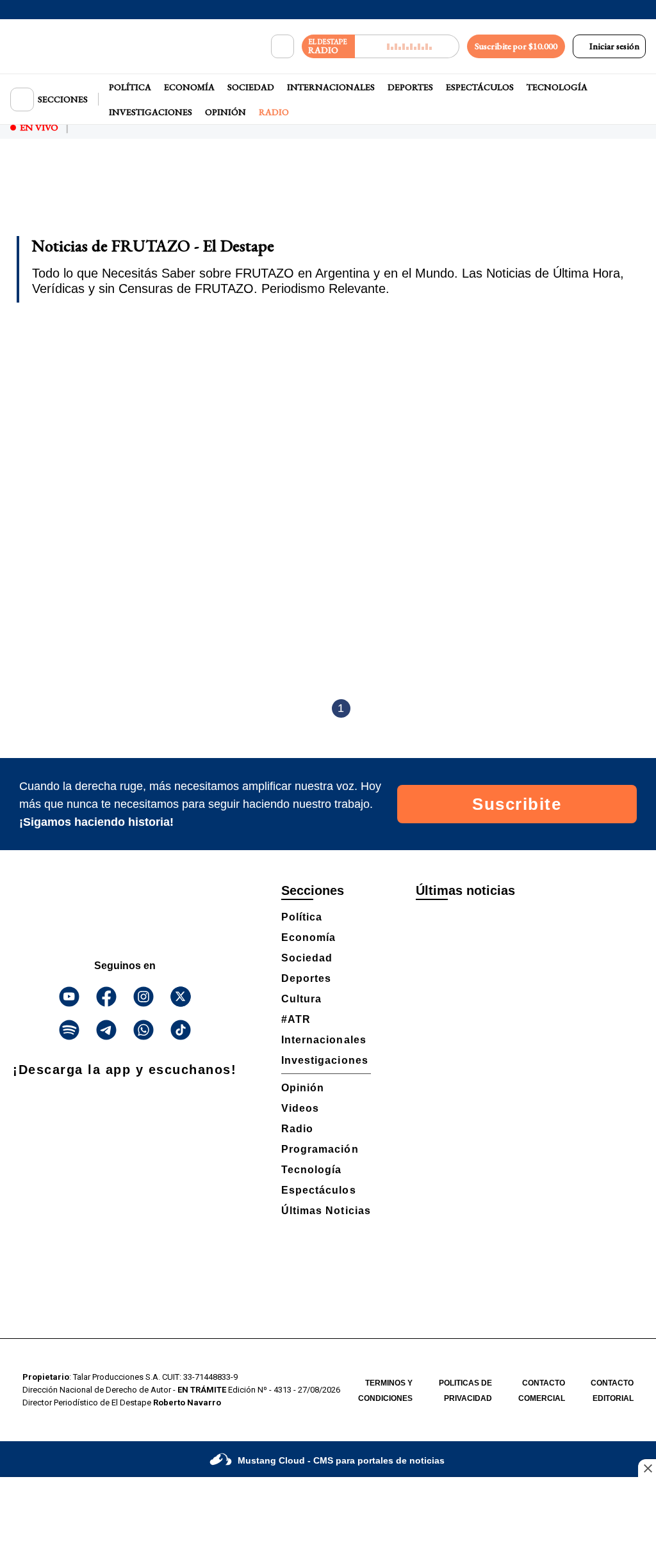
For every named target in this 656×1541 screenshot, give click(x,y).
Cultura (301, 998)
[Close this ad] (647, 1468)
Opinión (225, 112)
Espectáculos (480, 87)
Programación (320, 1149)
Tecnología (557, 87)
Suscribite (516, 804)
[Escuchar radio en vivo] (407, 46)
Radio (274, 112)
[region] (328, 196)
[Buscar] (282, 46)
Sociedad (250, 87)
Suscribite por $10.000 (516, 46)
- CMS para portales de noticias (341, 1460)
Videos (300, 1108)
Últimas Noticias (326, 1210)
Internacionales (331, 87)
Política (130, 87)
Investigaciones (150, 112)
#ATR (296, 1019)
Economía (189, 87)
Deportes (410, 87)
